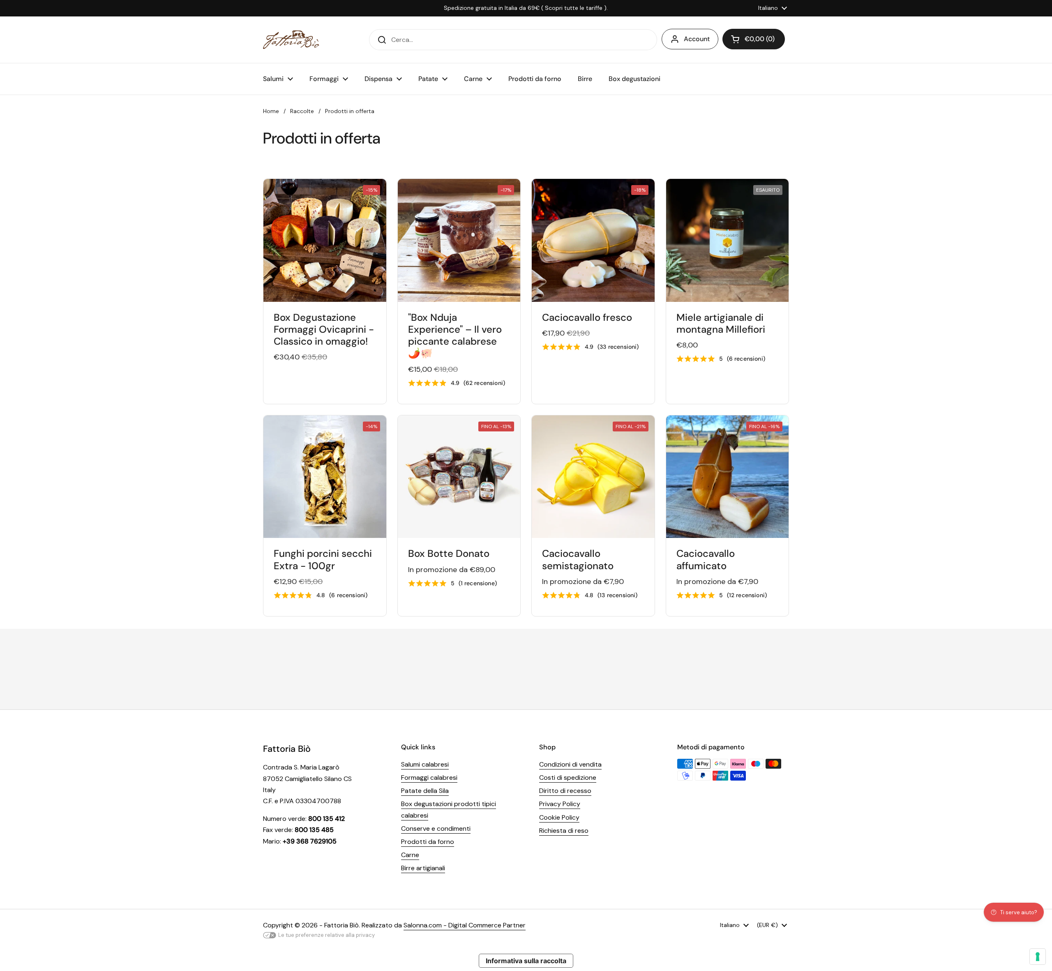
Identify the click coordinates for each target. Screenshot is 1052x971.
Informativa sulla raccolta (526, 961)
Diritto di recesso (565, 790)
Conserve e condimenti (436, 828)
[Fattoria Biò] (291, 39)
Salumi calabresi (425, 764)
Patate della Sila (425, 790)
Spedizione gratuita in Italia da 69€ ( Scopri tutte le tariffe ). (526, 8)
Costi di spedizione (567, 777)
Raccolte (302, 111)
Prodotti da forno (427, 841)
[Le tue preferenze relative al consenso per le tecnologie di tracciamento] (1037, 956)
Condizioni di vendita (570, 764)
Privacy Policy (559, 804)
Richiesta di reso (563, 830)
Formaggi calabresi (429, 777)
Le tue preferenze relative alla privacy (326, 935)
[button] (753, 39)
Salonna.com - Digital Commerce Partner (465, 925)
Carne (410, 854)
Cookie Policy (559, 817)
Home (271, 111)
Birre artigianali (423, 868)
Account (697, 39)
